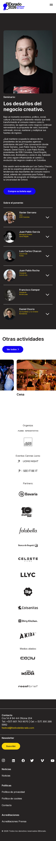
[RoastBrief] (28, 686)
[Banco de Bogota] (28, 545)
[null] (28, 441)
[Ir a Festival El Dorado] (14, 6)
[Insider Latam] (28, 672)
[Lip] (28, 591)
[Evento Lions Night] (28, 461)
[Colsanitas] (28, 607)
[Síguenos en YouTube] (52, 760)
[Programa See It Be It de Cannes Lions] (28, 471)
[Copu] (28, 658)
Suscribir (11, 746)
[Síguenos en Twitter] (32, 760)
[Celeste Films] (28, 559)
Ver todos (12, 349)
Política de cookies (12, 798)
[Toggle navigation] (51, 4)
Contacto (7, 805)
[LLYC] (28, 574)
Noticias (6, 775)
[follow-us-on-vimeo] (42, 760)
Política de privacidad (13, 791)
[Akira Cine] (28, 635)
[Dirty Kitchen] (28, 620)
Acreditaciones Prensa (14, 821)
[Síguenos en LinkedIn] (13, 760)
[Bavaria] (28, 494)
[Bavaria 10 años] (28, 512)
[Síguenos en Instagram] (3, 760)
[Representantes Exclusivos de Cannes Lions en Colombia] (28, 430)
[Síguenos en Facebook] (23, 760)
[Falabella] (28, 530)
